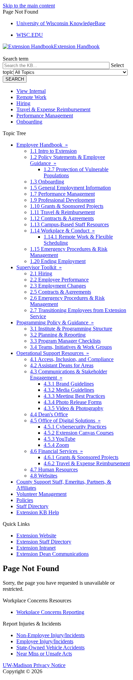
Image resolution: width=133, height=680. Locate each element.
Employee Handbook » (42, 145)
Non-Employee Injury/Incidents (50, 635)
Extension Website (36, 535)
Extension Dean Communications (52, 554)
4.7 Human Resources (54, 469)
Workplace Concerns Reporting (50, 612)
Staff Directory (32, 506)
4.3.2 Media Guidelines (69, 390)
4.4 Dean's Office (49, 414)
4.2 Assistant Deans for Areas (61, 365)
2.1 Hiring (41, 273)
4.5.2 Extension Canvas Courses (79, 433)
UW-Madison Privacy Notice (34, 665)
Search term (15, 59)
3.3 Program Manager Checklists (65, 341)
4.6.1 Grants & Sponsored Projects (81, 457)
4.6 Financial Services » (56, 451)
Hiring (23, 103)
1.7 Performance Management (62, 194)
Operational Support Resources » (52, 353)
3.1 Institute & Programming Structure (71, 328)
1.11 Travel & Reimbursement (62, 212)
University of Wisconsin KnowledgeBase (60, 23)
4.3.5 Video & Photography (73, 408)
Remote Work (31, 97)
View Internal (31, 91)
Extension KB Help (37, 512)
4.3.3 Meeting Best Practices (74, 396)
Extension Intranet (36, 548)
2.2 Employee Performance (59, 279)
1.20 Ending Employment (58, 261)
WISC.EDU (29, 35)
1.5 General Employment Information (70, 188)
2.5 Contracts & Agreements (60, 292)
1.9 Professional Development (62, 200)
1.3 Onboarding (47, 181)
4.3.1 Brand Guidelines (69, 384)
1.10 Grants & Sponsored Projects (66, 206)
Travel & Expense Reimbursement (53, 109)
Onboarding (29, 122)
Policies (24, 500)
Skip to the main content (29, 6)
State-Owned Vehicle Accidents (50, 647)
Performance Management (44, 115)
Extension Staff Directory (43, 542)
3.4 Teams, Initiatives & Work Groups (71, 347)
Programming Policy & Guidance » (55, 322)
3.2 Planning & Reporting (58, 335)
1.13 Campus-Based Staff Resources (69, 224)
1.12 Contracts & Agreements (62, 218)
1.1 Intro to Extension (53, 151)
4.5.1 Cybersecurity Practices (75, 427)
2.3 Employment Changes (58, 286)
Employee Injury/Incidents (44, 641)
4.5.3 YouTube (59, 439)
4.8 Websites (43, 476)
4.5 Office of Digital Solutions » (65, 420)
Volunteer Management (41, 494)
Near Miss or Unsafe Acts (44, 654)
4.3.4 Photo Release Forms (73, 402)
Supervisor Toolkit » (39, 267)
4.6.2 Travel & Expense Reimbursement (87, 463)
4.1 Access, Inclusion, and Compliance (72, 359)
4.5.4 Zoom (56, 445)
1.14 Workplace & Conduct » (62, 230)
